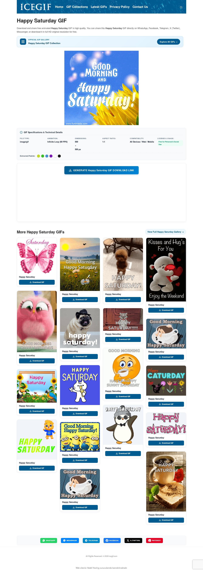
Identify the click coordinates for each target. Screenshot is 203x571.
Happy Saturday (27, 276)
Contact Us (140, 6)
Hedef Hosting (93, 567)
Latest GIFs (99, 6)
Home (59, 6)
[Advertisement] (101, 198)
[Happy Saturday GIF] (37, 256)
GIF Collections (77, 6)
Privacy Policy (119, 6)
